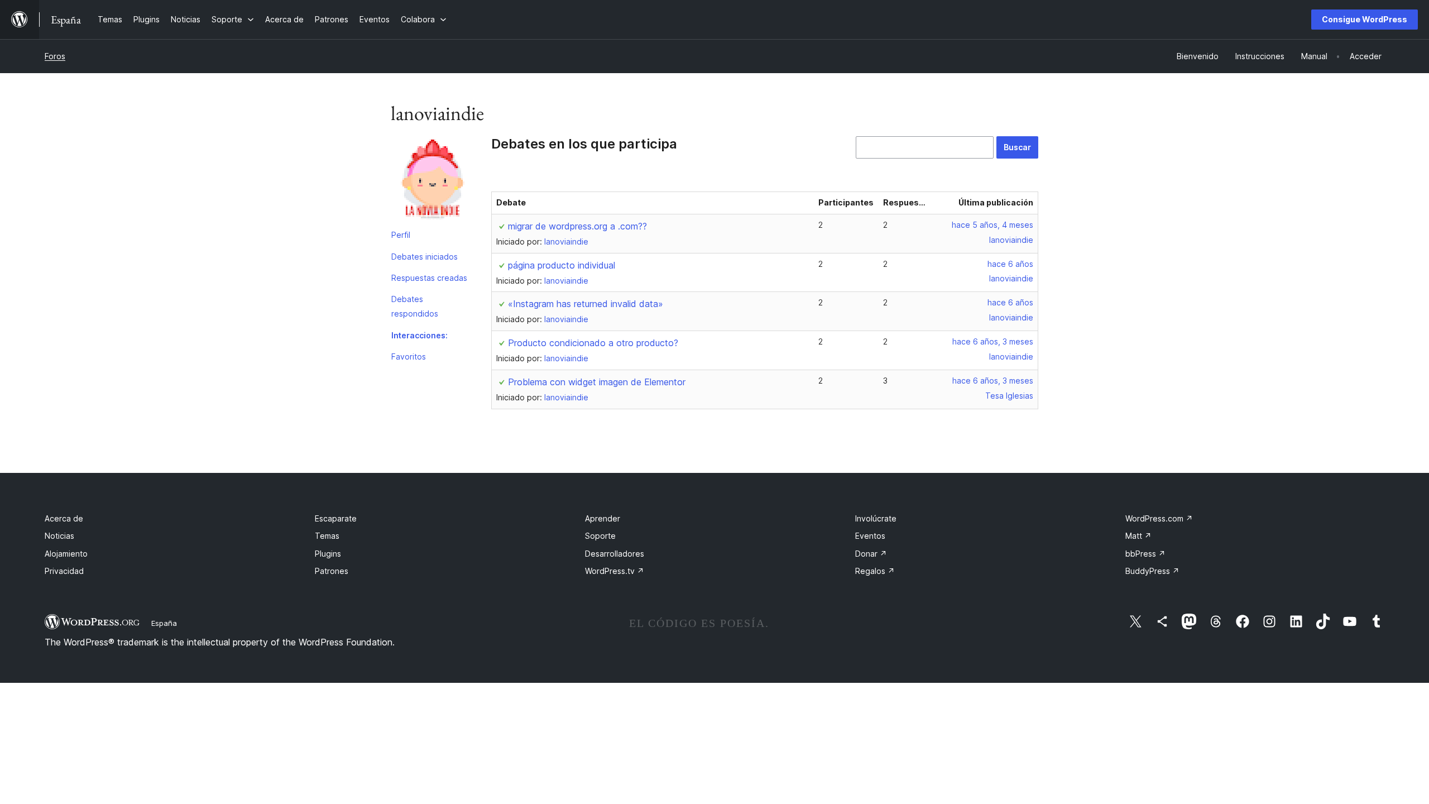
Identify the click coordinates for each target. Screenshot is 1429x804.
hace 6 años (1010, 264)
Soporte (600, 535)
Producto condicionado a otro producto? (593, 342)
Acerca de (64, 518)
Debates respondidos (414, 306)
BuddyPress (1152, 571)
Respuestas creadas (429, 278)
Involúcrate (875, 518)
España (164, 623)
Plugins (328, 553)
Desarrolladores (614, 553)
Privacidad (64, 571)
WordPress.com (1159, 518)
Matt (1138, 535)
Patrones (331, 571)
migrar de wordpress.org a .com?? (577, 226)
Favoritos (408, 356)
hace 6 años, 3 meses (992, 341)
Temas (327, 535)
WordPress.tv (614, 571)
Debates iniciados (424, 256)
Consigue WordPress (1364, 19)
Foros (55, 56)
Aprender (602, 518)
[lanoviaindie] (432, 180)
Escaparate (336, 518)
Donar (871, 553)
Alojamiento (66, 553)
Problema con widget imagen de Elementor (596, 381)
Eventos (870, 535)
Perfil (400, 235)
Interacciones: (419, 335)
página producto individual (561, 265)
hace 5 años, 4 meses (992, 224)
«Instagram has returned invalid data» (585, 303)
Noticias (59, 535)
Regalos (875, 571)
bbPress (1145, 553)
